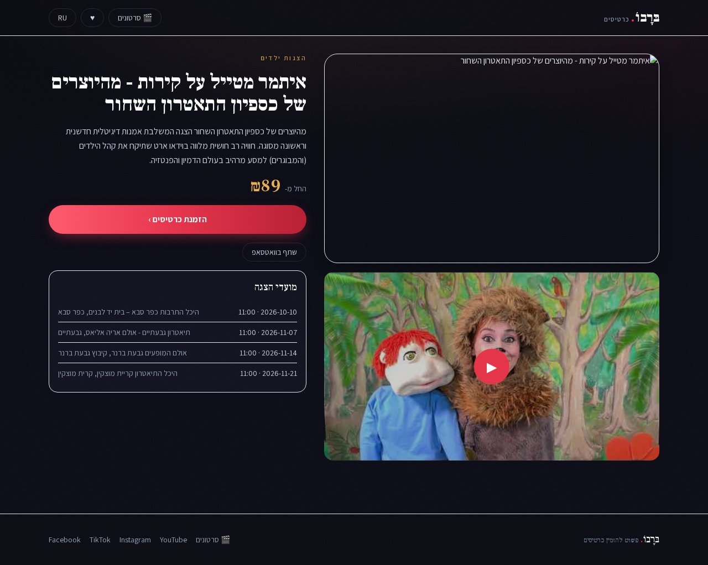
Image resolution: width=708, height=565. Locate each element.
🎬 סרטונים (135, 18)
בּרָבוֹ (631, 17)
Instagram (135, 540)
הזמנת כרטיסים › (177, 219)
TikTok (100, 540)
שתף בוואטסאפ (274, 252)
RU (62, 18)
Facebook (65, 540)
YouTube (173, 540)
